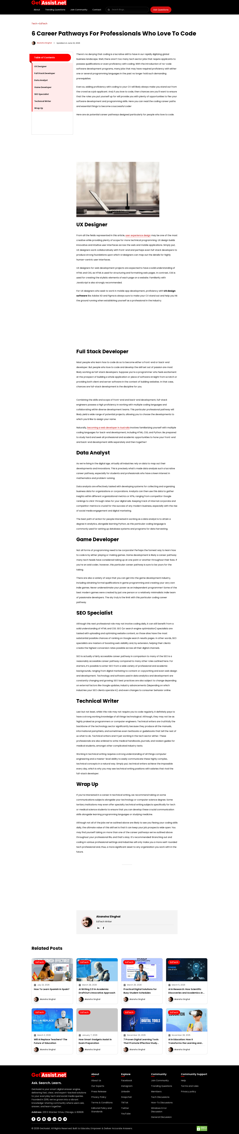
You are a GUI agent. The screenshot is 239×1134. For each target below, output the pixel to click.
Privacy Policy (98, 1097)
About (37, 9)
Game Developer (42, 87)
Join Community (78, 9)
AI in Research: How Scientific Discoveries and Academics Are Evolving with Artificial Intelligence (186, 991)
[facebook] (103, 928)
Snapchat (126, 1097)
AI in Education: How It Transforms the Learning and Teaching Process (184, 1041)
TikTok (124, 1102)
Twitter (125, 1108)
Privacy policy (188, 1091)
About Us (96, 1080)
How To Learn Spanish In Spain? (51, 989)
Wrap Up (38, 108)
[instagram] (49, 1119)
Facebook (126, 1080)
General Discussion (161, 1117)
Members (156, 1091)
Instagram (127, 1086)
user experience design (138, 235)
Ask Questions (160, 9)
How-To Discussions (162, 1102)
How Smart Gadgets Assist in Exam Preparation (95, 1041)
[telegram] (65, 1119)
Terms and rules (189, 1086)
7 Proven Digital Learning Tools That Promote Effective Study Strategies (141, 1041)
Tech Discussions (160, 1097)
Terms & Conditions (102, 1102)
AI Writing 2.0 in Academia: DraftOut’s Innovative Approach (97, 991)
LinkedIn (125, 1091)
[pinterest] (44, 1119)
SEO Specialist (41, 94)
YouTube (126, 1113)
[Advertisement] (52, 178)
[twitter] (39, 1119)
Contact (96, 9)
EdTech (43, 23)
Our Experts (97, 1086)
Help (183, 1080)
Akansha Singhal (44, 43)
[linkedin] (98, 928)
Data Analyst (41, 80)
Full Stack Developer (44, 73)
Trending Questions (55, 9)
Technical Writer (42, 101)
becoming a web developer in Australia (108, 427)
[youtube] (60, 1119)
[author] (34, 43)
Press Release (98, 1091)
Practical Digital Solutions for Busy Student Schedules (140, 991)
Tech (34, 23)
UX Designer (40, 66)
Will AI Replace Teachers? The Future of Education (50, 1041)
